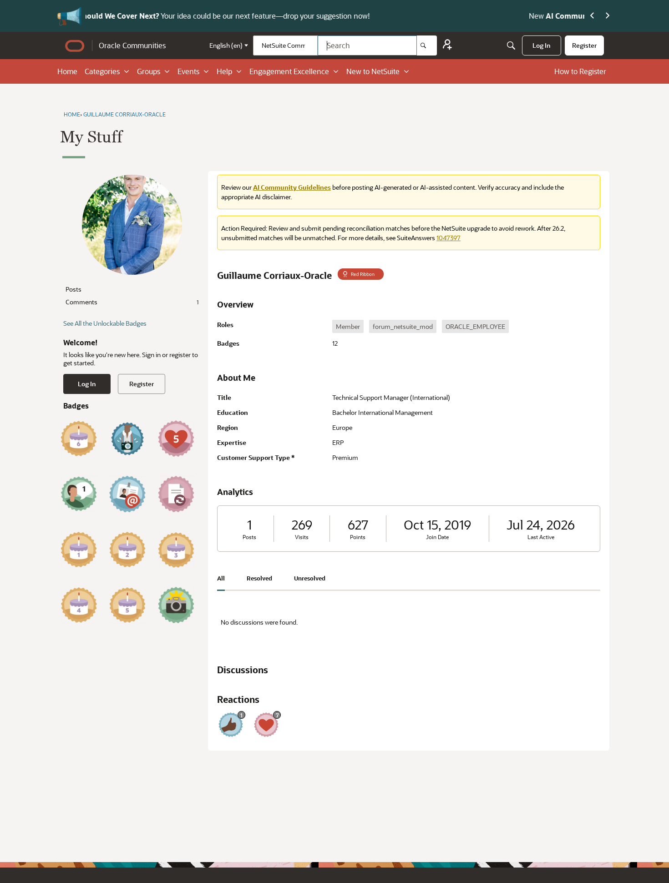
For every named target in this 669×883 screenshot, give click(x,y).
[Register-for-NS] (447, 45)
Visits (302, 537)
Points (357, 537)
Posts (73, 289)
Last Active (540, 537)
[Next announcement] (607, 15)
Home (67, 71)
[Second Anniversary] (127, 549)
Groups (148, 71)
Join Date (437, 537)
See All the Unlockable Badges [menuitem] (105, 323)
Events (188, 71)
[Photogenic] (176, 605)
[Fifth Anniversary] (127, 605)
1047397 (448, 237)
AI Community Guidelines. (175, 15)
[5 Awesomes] (176, 438)
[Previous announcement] (592, 15)
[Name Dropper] (127, 494)
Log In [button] (87, 383)
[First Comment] (79, 494)
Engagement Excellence (289, 71)
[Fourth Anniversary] (79, 605)
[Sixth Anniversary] (79, 438)
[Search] (427, 45)
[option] (348, 326)
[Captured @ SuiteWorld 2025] (127, 438)
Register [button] (141, 383)
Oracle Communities (132, 45)
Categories (102, 71)
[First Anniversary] (79, 549)
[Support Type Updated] (176, 494)
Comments (132, 302)
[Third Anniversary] (176, 549)
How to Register (580, 71)
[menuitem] (541, 45)
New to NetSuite (373, 71)
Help (224, 71)
